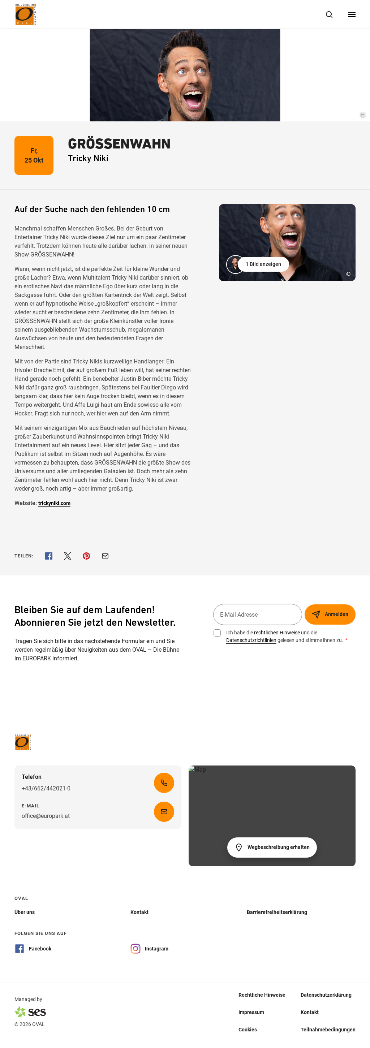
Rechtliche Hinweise (261, 994)
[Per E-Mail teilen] (105, 556)
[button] (258, 264)
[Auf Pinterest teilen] (86, 556)
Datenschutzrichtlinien (251, 640)
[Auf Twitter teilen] (68, 556)
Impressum (251, 1012)
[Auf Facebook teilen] (49, 556)
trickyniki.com (54, 503)
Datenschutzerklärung (326, 994)
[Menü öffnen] (352, 14)
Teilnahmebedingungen (328, 1029)
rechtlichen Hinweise (277, 632)
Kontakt (310, 1012)
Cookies (247, 1029)
